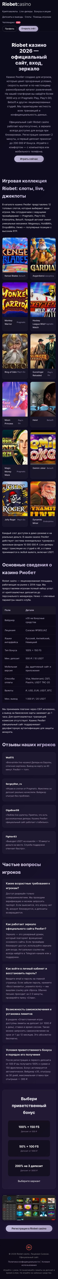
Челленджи (11, 22)
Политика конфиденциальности (24, 1262)
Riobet (16, 4)
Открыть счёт (28, 28)
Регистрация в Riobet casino (29, 1228)
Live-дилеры (26, 11)
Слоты (28, 17)
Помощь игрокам (42, 17)
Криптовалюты (10, 11)
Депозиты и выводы (12, 17)
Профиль (9, 28)
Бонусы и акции (42, 11)
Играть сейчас (29, 158)
